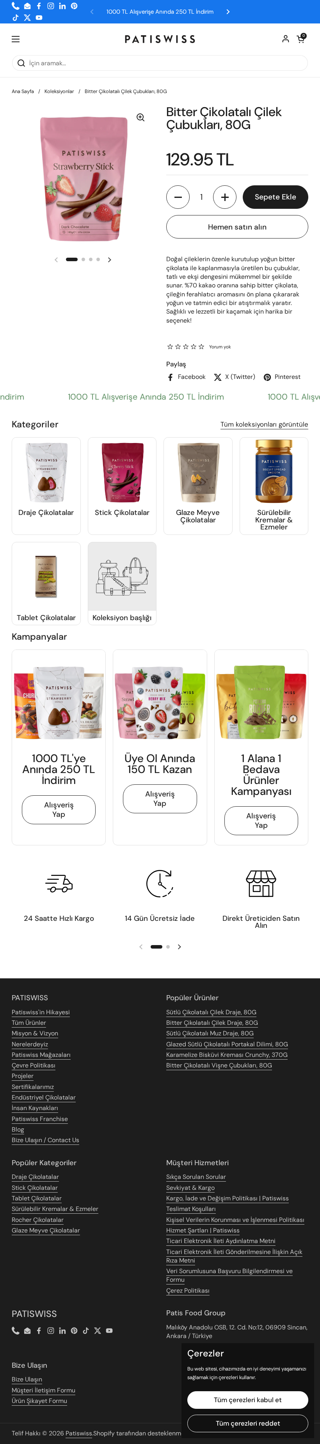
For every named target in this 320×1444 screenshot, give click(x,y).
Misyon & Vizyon (35, 1033)
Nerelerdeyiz (30, 1044)
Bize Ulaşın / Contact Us (45, 1140)
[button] (300, 39)
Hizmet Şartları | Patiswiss (203, 1230)
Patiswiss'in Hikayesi (41, 1012)
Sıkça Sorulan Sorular (196, 1177)
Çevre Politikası (33, 1065)
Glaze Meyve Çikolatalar (46, 1230)
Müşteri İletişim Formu (43, 1390)
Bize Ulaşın (27, 1379)
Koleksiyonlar (59, 91)
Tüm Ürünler (29, 1023)
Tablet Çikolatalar (37, 1198)
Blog (18, 1129)
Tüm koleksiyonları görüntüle (264, 424)
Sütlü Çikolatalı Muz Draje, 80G (210, 1033)
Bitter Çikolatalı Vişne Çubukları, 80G (219, 1065)
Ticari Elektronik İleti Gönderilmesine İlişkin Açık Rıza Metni (234, 1256)
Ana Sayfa (23, 91)
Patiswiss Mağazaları (41, 1055)
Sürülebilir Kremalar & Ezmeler (55, 1209)
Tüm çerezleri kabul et (248, 1400)
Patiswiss (79, 1433)
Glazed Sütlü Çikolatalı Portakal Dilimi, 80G (227, 1044)
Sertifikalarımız (33, 1087)
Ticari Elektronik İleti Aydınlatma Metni (221, 1241)
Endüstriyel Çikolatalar (44, 1097)
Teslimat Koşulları (191, 1209)
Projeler (23, 1076)
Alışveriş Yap (59, 809)
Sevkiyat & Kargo (190, 1188)
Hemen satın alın (237, 227)
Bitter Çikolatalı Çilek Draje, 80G (212, 1023)
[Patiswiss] (160, 39)
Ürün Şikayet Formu (39, 1401)
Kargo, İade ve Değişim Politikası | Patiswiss (227, 1198)
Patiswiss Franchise (40, 1119)
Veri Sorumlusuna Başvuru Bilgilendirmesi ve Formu (229, 1275)
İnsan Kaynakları (35, 1108)
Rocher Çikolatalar (38, 1220)
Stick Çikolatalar (35, 1188)
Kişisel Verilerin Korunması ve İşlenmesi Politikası (235, 1220)
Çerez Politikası (188, 1290)
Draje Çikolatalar (35, 1177)
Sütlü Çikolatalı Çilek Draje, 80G (211, 1012)
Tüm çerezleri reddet (248, 1423)
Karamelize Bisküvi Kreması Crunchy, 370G (227, 1055)
